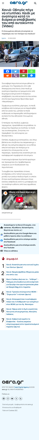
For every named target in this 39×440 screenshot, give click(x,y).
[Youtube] (12, 398)
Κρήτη (4, 38)
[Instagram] (8, 398)
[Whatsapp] (31, 71)
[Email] (23, 75)
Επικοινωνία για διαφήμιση (11, 407)
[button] (35, 3)
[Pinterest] (23, 71)
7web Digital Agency (21, 387)
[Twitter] (15, 71)
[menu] (3, 3)
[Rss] (20, 398)
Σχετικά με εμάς (8, 404)
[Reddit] (7, 75)
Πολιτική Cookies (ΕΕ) (10, 410)
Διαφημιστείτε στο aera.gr (24, 404)
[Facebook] (7, 71)
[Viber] (15, 75)
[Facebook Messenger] (31, 75)
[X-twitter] (16, 398)
